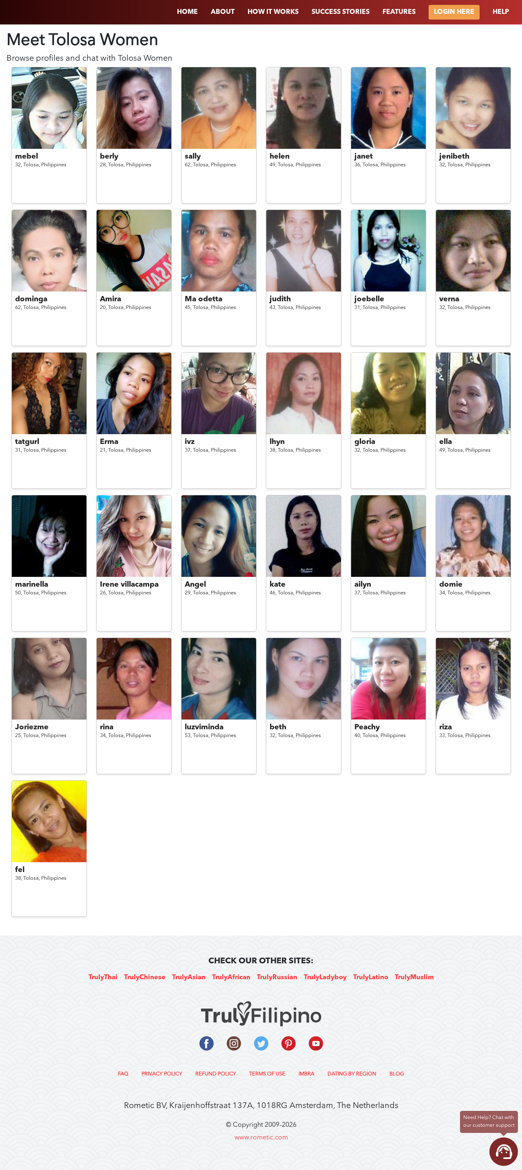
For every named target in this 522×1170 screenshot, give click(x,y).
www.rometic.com (261, 1138)
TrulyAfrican (231, 977)
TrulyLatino (370, 977)
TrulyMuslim (414, 977)
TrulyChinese (145, 977)
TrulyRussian (277, 977)
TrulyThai (102, 977)
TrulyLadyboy (325, 977)
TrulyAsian (189, 977)
